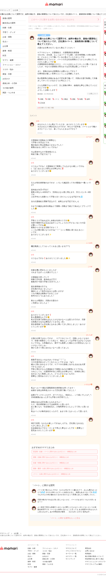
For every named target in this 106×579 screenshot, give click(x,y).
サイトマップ (70, 559)
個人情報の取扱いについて (94, 556)
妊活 (4, 55)
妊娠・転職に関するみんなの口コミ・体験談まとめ (51, 463)
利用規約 (88, 554)
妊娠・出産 (7, 28)
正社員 (42, 103)
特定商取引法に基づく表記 (94, 559)
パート (57, 99)
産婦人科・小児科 (10, 83)
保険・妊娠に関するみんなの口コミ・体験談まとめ (51, 457)
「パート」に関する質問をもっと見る (64, 518)
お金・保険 (7, 37)
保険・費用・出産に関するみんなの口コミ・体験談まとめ (53, 468)
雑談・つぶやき (9, 93)
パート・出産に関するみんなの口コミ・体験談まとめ (51, 474)
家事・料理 (7, 51)
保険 (41, 99)
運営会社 (88, 548)
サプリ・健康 (8, 60)
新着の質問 (7, 18)
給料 (88, 99)
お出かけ (6, 79)
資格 (73, 99)
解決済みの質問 (9, 23)
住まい (5, 41)
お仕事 (5, 46)
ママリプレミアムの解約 (93, 564)
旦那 (49, 99)
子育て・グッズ (9, 32)
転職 (81, 99)
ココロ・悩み (8, 69)
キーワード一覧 (71, 554)
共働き (65, 99)
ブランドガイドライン (73, 551)
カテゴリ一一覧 (71, 556)
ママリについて (71, 548)
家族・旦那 (7, 74)
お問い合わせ (89, 551)
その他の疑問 (8, 88)
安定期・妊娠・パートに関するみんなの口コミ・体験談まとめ (55, 452)
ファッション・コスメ (12, 65)
